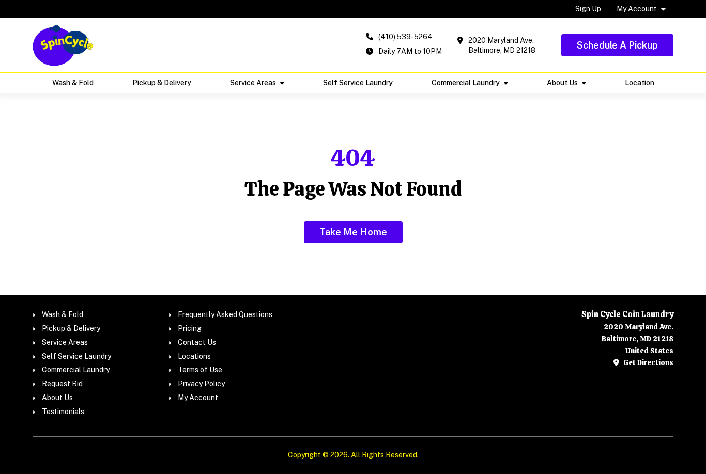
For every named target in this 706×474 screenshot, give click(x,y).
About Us (562, 82)
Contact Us (197, 342)
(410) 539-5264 (405, 37)
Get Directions (647, 362)
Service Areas (253, 82)
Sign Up (588, 9)
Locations (194, 356)
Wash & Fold (73, 82)
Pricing (190, 328)
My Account (637, 9)
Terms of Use (200, 370)
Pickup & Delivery (161, 82)
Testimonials (63, 411)
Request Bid (62, 384)
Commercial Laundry (466, 82)
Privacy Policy (201, 384)
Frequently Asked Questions (225, 314)
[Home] (63, 45)
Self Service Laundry (358, 82)
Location (639, 82)
